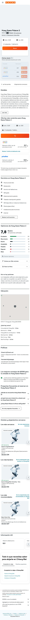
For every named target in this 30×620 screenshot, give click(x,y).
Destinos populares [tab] (21, 564)
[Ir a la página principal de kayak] (10, 2)
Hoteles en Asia (22, 613)
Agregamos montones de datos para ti (13, 602)
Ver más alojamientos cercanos (23, 425)
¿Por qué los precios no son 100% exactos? (11, 605)
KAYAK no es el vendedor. (9, 599)
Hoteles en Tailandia (8, 615)
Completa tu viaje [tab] (8, 564)
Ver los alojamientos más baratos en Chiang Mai (22, 460)
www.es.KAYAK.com (7, 613)
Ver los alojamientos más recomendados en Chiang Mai (22, 496)
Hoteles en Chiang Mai (10, 578)
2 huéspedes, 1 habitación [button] (10, 44)
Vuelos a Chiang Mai (9, 573)
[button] (2, 2)
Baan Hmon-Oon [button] (5, 517)
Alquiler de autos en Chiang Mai (12, 576)
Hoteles (15, 613)
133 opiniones (17, 33)
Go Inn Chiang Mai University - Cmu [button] (10, 482)
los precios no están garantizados (14, 594)
